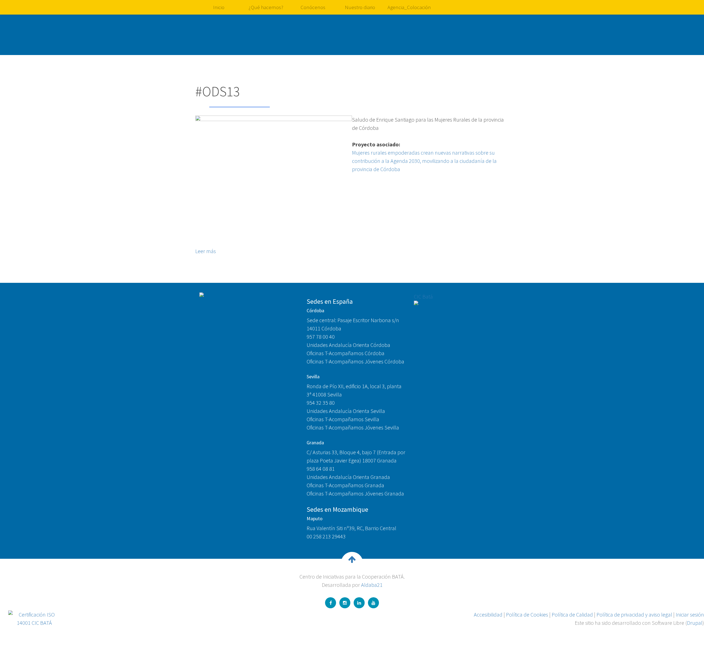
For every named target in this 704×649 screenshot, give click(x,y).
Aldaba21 (372, 584)
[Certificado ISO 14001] (34, 618)
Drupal (694, 622)
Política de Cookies (527, 614)
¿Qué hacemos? (266, 7)
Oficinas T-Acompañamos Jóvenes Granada (355, 493)
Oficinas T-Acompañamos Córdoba (345, 353)
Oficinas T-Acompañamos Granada (345, 485)
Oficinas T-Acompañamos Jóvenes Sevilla (353, 427)
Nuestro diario (360, 7)
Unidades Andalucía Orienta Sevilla (346, 410)
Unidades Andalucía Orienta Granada (348, 476)
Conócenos (313, 7)
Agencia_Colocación (408, 7)
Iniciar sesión (690, 614)
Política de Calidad (572, 614)
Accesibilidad (488, 614)
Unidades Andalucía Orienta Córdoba (348, 344)
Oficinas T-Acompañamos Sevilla (343, 419)
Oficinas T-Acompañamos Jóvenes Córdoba (355, 361)
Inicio (218, 7)
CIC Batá (423, 296)
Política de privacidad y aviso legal (634, 614)
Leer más (205, 251)
